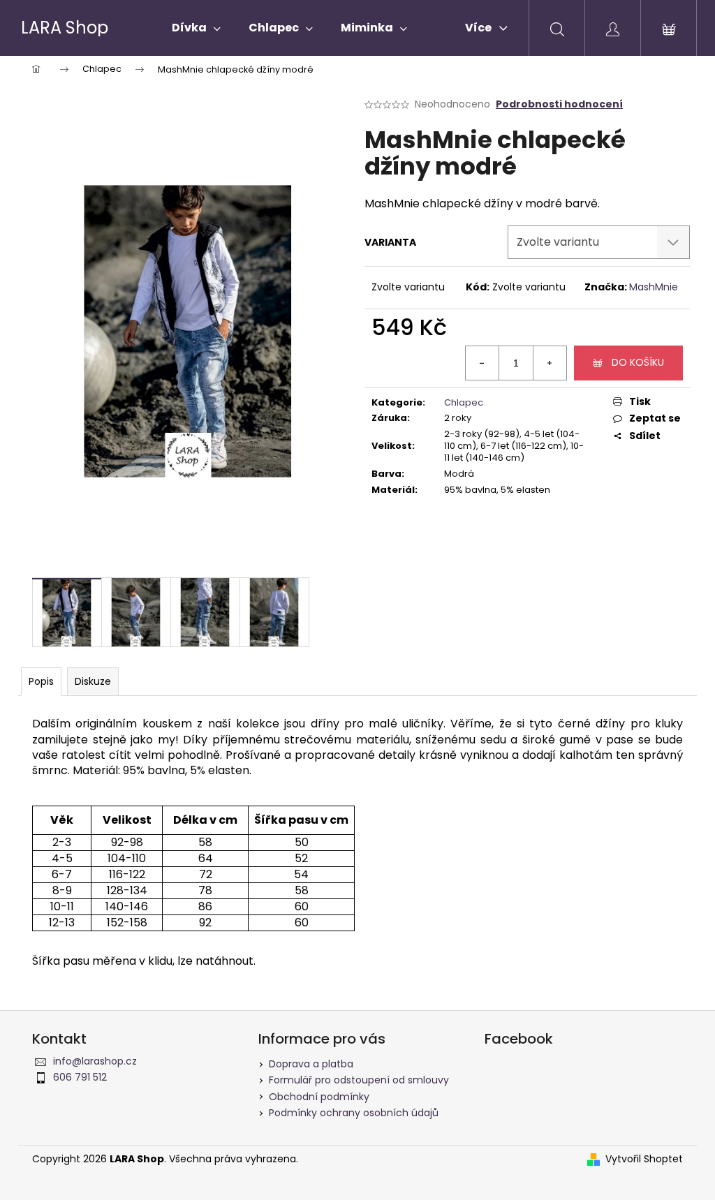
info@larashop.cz (95, 1061)
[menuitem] (196, 28)
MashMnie (653, 287)
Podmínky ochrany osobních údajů (353, 1113)
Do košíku (638, 362)
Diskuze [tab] (93, 681)
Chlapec (463, 402)
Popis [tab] (41, 681)
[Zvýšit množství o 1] (549, 363)
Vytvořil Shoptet (644, 1159)
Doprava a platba (311, 1064)
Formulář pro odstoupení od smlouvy (359, 1080)
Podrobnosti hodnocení (559, 104)
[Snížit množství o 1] (482, 363)
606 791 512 (80, 1077)
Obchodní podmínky (319, 1097)
